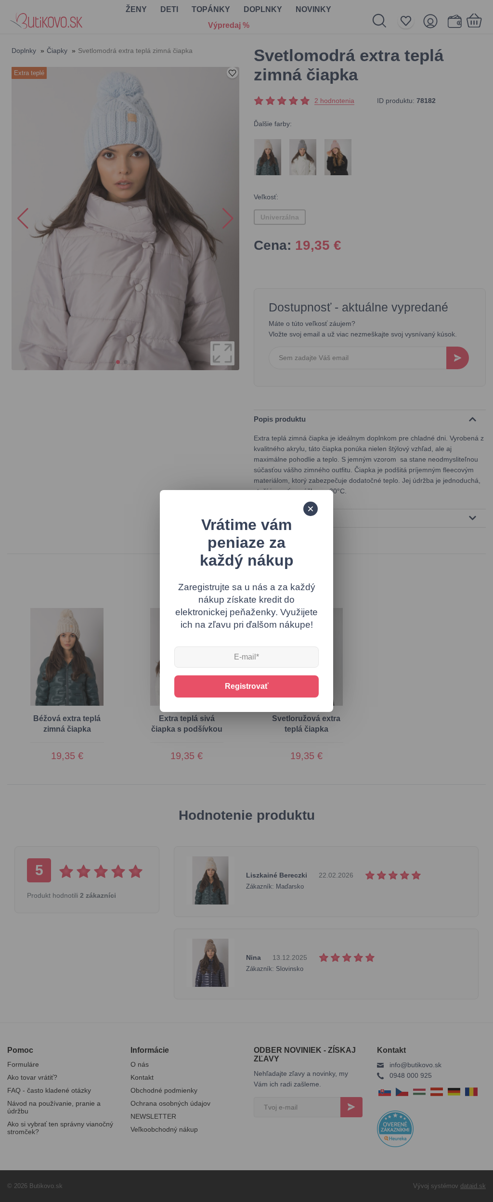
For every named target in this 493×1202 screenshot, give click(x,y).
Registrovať (247, 686)
